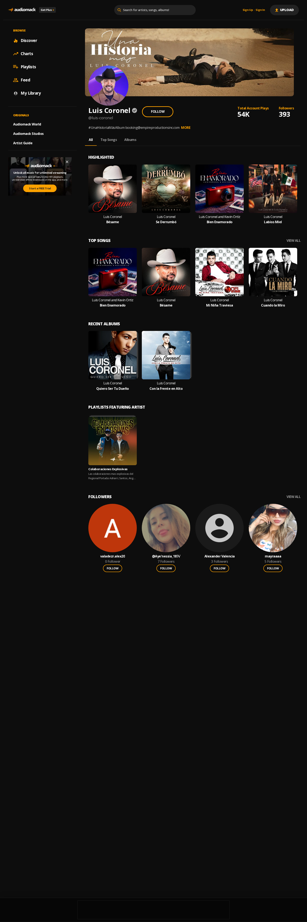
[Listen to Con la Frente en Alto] (166, 355)
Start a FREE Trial (40, 188)
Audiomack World (27, 124)
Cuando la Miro (273, 305)
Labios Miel (273, 222)
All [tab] (91, 139)
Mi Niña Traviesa (219, 305)
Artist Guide (22, 143)
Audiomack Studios (28, 133)
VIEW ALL (294, 240)
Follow (157, 111)
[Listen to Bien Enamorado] (219, 189)
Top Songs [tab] (108, 139)
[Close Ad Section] (67, 162)
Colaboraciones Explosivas (108, 469)
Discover (29, 40)
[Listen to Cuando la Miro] (273, 272)
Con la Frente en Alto (166, 388)
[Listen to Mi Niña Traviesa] (219, 272)
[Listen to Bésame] (112, 189)
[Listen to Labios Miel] (273, 189)
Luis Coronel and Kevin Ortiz (219, 217)
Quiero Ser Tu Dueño (112, 388)
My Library (31, 93)
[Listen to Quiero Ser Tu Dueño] (112, 355)
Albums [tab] (130, 139)
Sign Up (248, 10)
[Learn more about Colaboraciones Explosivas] (112, 441)
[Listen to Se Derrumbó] (166, 189)
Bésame (112, 222)
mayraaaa (273, 556)
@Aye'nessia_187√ (166, 556)
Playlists (28, 67)
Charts (27, 53)
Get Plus (47, 10)
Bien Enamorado (219, 222)
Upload (287, 10)
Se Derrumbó (166, 222)
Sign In (260, 10)
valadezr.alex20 (112, 556)
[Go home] (22, 10)
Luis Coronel (112, 217)
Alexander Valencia (219, 556)
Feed (25, 80)
